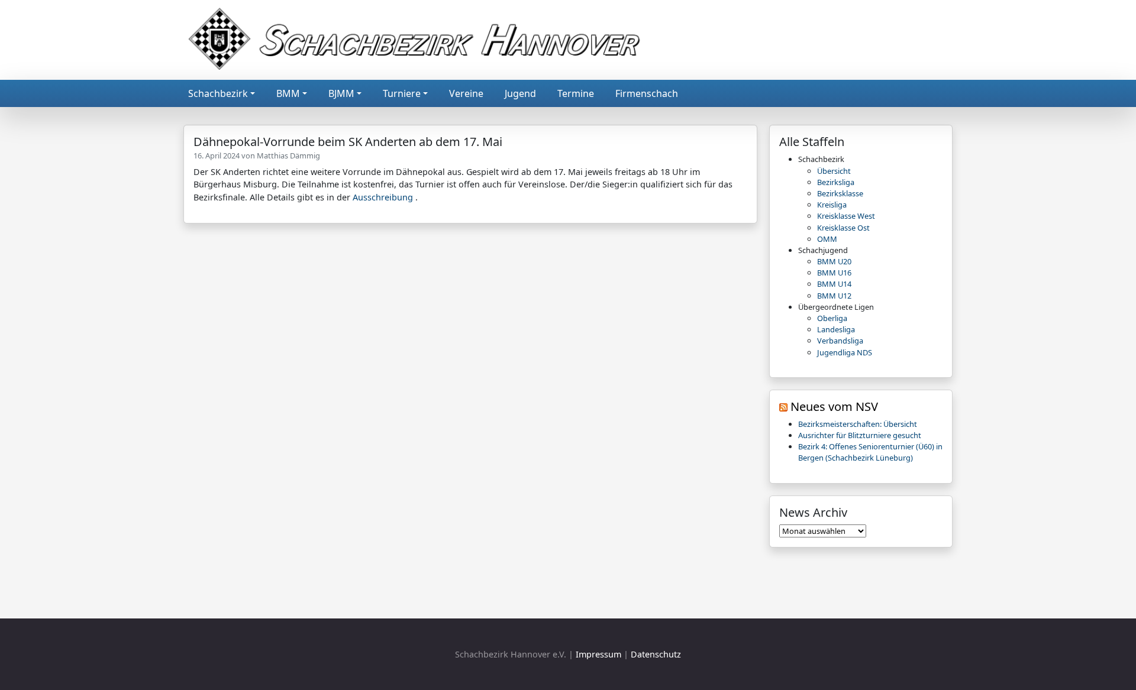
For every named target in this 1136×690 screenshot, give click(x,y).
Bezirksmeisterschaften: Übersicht (857, 424)
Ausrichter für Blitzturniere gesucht (859, 435)
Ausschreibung (383, 197)
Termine (575, 93)
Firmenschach (646, 93)
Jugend (520, 93)
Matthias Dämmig (288, 155)
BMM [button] (288, 93)
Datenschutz (656, 654)
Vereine (466, 93)
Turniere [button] (402, 93)
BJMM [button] (341, 93)
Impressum (598, 654)
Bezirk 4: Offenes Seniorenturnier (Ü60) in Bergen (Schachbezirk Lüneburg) (870, 452)
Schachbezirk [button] (218, 93)
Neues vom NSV (834, 406)
